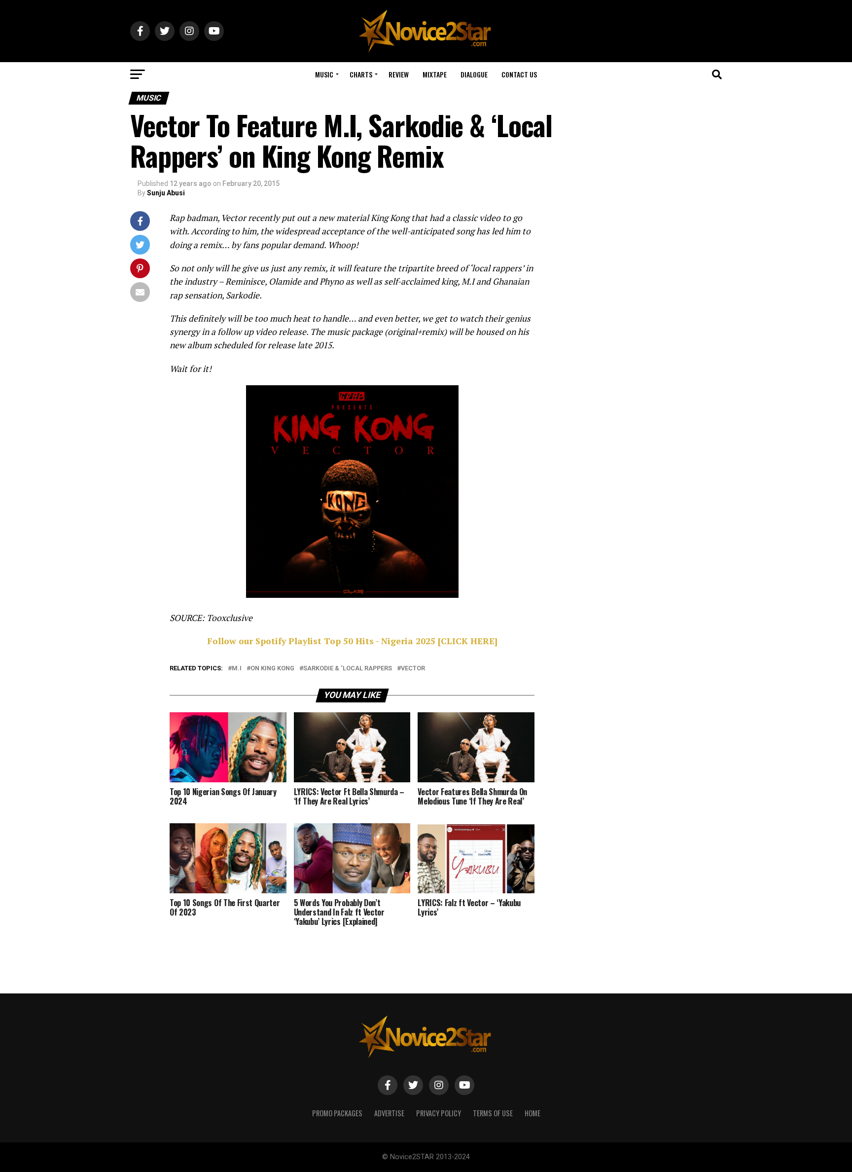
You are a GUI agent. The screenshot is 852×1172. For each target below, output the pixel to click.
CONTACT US (519, 74)
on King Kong (272, 668)
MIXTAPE (435, 74)
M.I (237, 668)
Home (532, 1113)
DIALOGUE (474, 74)
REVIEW (399, 74)
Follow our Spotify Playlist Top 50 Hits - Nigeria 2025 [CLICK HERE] (352, 641)
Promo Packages (337, 1113)
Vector (413, 668)
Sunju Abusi (166, 193)
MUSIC (324, 74)
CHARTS (361, 74)
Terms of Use (493, 1113)
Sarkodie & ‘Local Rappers (347, 668)
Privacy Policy (438, 1113)
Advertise (389, 1113)
